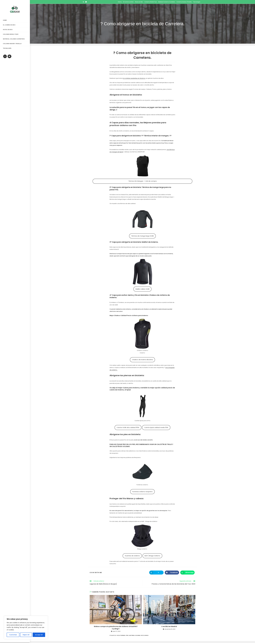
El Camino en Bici (128, 2)
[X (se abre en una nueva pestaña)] (84, 2)
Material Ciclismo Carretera (166, 2)
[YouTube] (9, 56)
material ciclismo (135, 635)
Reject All (26, 635)
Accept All (39, 635)
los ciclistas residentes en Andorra (134, 78)
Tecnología (196, 2)
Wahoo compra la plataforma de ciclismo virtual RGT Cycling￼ (116, 627)
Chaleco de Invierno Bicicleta (142, 360)
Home (120, 2)
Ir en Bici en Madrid (169, 626)
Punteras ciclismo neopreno (142, 492)
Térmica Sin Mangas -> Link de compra (142, 181)
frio (127, 635)
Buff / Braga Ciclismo (152, 556)
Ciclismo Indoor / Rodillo (184, 2)
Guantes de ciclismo (132, 556)
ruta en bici (144, 635)
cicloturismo (121, 635)
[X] (5, 56)
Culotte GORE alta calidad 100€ (128, 428)
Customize (13, 635)
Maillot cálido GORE (142, 289)
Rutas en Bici (139, 2)
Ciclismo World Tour (150, 2)
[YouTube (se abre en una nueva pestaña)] (86, 2)
